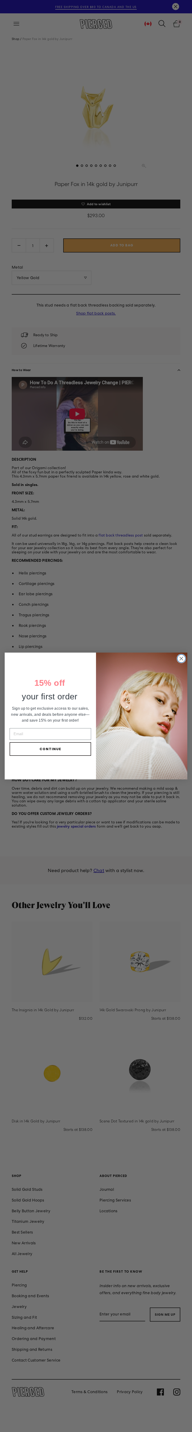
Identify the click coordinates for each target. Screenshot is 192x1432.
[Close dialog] (181, 658)
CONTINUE (50, 749)
